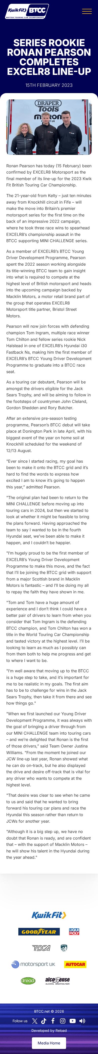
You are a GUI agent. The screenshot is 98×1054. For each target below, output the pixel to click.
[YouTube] (73, 1021)
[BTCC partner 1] (49, 915)
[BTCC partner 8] (28, 981)
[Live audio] (82, 1021)
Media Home (49, 1043)
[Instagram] (63, 1021)
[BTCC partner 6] (33, 964)
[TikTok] (43, 1021)
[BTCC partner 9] (57, 981)
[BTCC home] (27, 11)
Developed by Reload (49, 1030)
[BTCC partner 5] (64, 948)
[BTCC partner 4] (41, 948)
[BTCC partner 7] (75, 964)
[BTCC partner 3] (74, 931)
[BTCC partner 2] (39, 931)
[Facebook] (53, 1021)
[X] (34, 1021)
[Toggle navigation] (87, 11)
